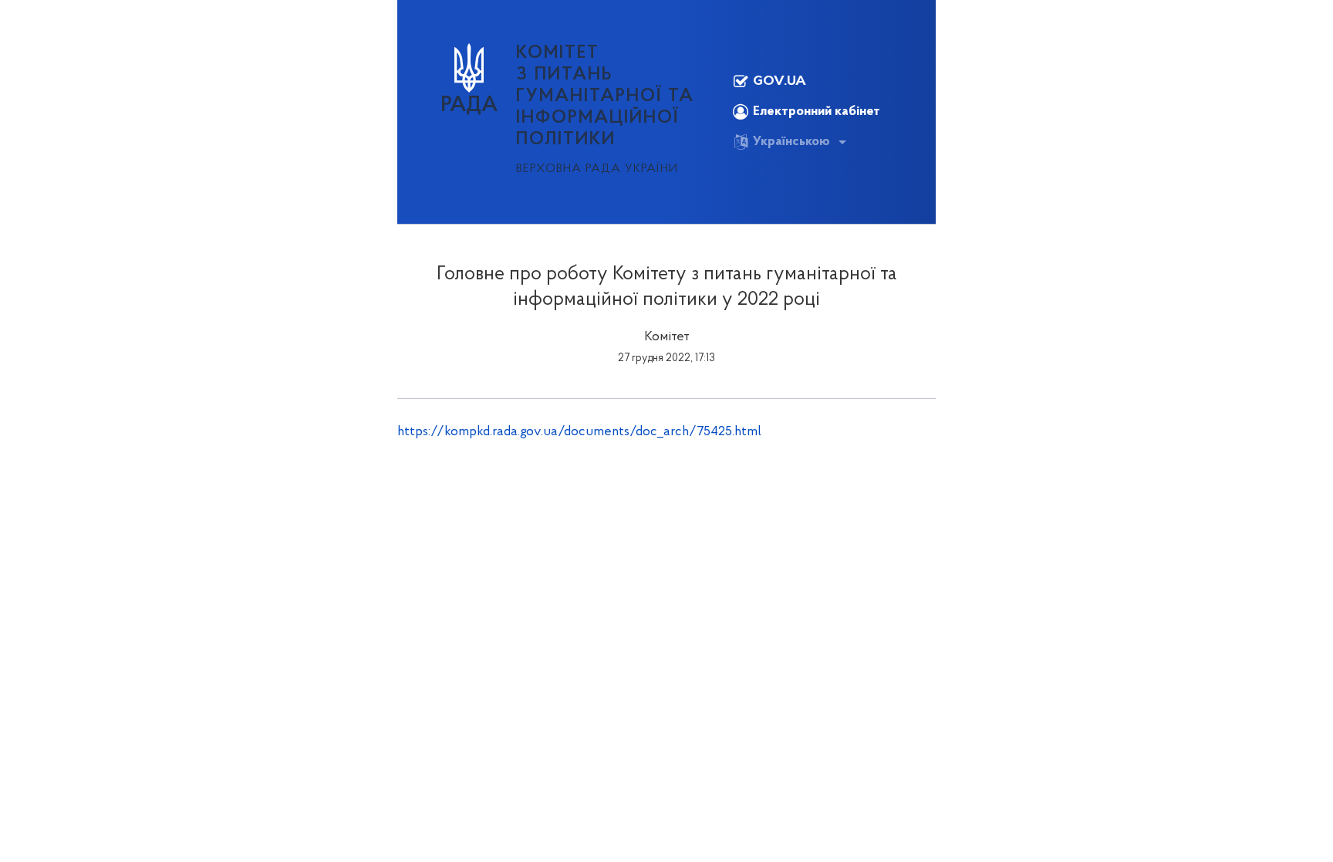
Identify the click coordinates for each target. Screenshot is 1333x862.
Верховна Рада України (597, 169)
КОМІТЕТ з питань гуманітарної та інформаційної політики (605, 96)
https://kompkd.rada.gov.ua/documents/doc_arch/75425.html (579, 432)
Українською (791, 142)
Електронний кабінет (816, 112)
